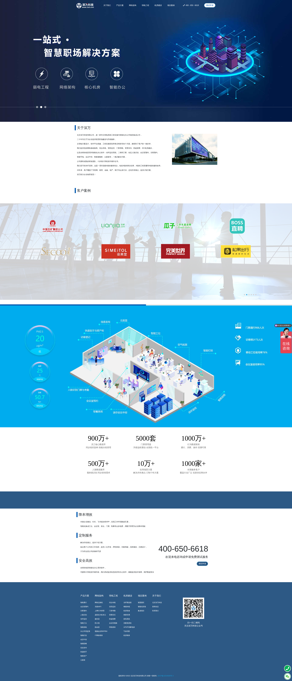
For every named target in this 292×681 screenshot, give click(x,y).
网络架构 (99, 595)
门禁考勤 (112, 611)
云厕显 (82, 660)
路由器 (97, 627)
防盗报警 (112, 619)
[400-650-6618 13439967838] (287, 668)
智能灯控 (83, 635)
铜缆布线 (127, 607)
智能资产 (83, 656)
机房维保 (127, 635)
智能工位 (83, 623)
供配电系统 (128, 623)
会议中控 (83, 639)
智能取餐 (83, 643)
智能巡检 (83, 627)
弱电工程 (113, 595)
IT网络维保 (99, 635)
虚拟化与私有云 (100, 615)
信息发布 (83, 648)
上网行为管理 (99, 611)
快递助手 (83, 652)
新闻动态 (155, 607)
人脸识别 (83, 615)
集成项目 (141, 611)
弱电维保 (112, 627)
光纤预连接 (128, 602)
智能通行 (83, 602)
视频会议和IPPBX (101, 631)
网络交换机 (99, 602)
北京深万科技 (157, 602)
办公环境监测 (85, 631)
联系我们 (155, 611)
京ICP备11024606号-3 (165, 676)
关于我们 (156, 595)
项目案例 (142, 595)
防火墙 (97, 623)
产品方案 (84, 595)
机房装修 (127, 611)
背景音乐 (112, 615)
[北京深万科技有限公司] (85, 5)
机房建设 (128, 595)
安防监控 (112, 607)
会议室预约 (84, 607)
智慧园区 (141, 602)
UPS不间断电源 (129, 627)
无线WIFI (98, 607)
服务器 (97, 619)
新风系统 (127, 619)
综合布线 (112, 602)
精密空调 (127, 615)
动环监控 (83, 619)
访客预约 (83, 611)
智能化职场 (142, 607)
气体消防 (127, 631)
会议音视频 (113, 623)
